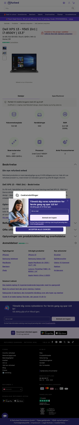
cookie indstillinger (38, 212)
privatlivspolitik (21, 215)
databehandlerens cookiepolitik (42, 215)
